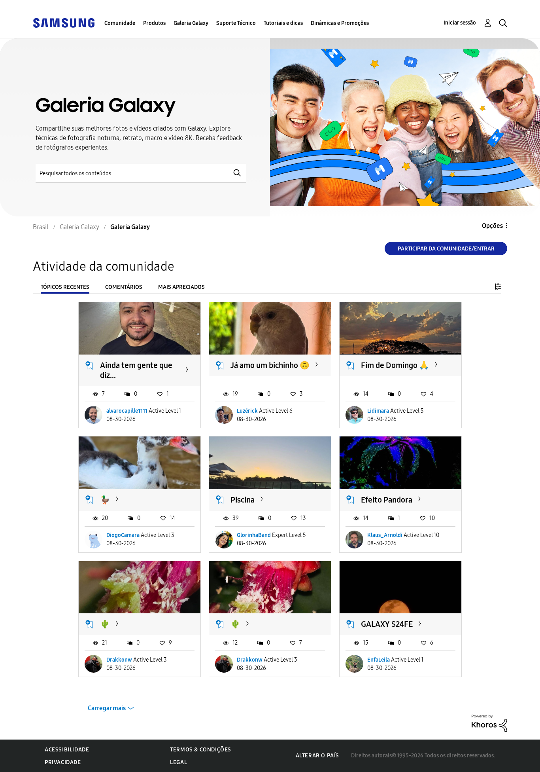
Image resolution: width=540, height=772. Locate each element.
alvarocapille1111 (126, 411)
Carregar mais (107, 708)
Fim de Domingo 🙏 (395, 365)
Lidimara (378, 411)
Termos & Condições (200, 749)
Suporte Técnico (236, 23)
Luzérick (247, 411)
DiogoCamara (123, 535)
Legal (178, 762)
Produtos (154, 23)
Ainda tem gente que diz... (136, 370)
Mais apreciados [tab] (181, 287)
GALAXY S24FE (387, 624)
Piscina (242, 500)
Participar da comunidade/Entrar (446, 248)
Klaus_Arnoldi (384, 535)
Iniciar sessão (460, 22)
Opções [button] (492, 226)
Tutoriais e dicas (283, 23)
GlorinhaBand (254, 535)
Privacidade (63, 762)
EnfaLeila (378, 659)
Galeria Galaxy (191, 23)
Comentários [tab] (123, 287)
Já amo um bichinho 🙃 (270, 365)
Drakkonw (119, 659)
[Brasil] (63, 22)
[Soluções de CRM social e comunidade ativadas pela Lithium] (489, 722)
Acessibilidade (67, 749)
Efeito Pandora (386, 500)
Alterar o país (317, 755)
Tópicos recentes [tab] (65, 287)
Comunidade (119, 23)
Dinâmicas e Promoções (340, 23)
